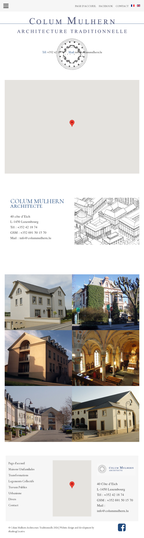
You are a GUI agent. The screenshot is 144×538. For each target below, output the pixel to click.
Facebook (106, 6)
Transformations (18, 475)
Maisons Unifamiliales (21, 469)
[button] (72, 123)
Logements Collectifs (21, 481)
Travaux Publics (17, 487)
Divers (12, 499)
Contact (122, 6)
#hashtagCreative (16, 531)
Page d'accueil (85, 6)
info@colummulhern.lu (88, 52)
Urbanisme (15, 493)
